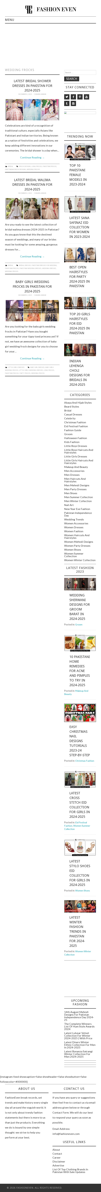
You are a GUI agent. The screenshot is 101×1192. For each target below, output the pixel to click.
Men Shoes (70, 493)
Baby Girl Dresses (37, 367)
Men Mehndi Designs (76, 485)
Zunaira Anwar (40, 94)
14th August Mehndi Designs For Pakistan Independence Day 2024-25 (79, 1015)
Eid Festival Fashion (76, 426)
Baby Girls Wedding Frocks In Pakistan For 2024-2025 (32, 286)
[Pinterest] (80, 96)
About (56, 1149)
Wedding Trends (74, 519)
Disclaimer (58, 1161)
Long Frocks (37, 166)
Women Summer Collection (74, 555)
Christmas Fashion (75, 422)
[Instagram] (73, 103)
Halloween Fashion (75, 438)
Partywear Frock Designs (15, 169)
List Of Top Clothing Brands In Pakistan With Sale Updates (70, 1170)
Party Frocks (25, 373)
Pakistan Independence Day (78, 514)
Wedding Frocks (33, 169)
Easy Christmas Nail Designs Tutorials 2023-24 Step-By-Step (79, 741)
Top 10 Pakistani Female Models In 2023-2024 (78, 175)
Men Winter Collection (78, 501)
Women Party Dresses (77, 545)
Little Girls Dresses (16, 367)
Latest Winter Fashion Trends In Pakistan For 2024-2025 (77, 931)
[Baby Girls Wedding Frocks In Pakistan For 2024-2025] (32, 310)
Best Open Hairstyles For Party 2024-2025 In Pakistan (79, 276)
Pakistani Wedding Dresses (30, 268)
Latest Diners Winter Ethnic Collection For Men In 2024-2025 (79, 1045)
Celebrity (69, 418)
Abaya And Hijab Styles (78, 402)
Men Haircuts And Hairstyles (75, 480)
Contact (57, 1153)
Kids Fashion (71, 441)
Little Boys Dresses (75, 445)
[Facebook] (73, 96)
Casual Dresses (73, 414)
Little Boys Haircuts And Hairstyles (78, 451)
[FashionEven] (50, 9)
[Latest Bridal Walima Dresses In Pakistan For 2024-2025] (32, 208)
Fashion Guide (72, 430)
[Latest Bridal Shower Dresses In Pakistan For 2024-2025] (32, 109)
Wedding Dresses (49, 268)
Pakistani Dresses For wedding (44, 265)
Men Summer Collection (78, 497)
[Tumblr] (66, 103)
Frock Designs (25, 166)
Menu (9, 20)
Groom (68, 434)
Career (56, 1157)
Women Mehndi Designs (78, 541)
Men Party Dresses (75, 489)
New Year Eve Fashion (77, 508)
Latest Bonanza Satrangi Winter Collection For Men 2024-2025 (78, 1054)
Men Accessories (74, 470)
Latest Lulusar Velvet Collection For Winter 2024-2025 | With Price (78, 1035)
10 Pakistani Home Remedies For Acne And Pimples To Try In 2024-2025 (79, 671)
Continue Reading (32, 157)
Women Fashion (73, 531)
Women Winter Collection (79, 560)
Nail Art (69, 504)
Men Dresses (72, 474)
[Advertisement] (50, 43)
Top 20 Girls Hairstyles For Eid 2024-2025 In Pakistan (79, 323)
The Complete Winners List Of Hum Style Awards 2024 (79, 1026)
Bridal (10, 166)
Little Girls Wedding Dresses (31, 370)
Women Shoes (72, 549)
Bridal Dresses (25, 265)
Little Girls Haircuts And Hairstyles (78, 461)
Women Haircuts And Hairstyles (77, 536)
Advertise (58, 1165)
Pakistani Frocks (50, 166)
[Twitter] (66, 96)
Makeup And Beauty (76, 466)
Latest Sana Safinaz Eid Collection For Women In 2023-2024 (79, 227)
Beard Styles (71, 406)
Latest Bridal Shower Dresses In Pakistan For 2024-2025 (32, 85)
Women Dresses (73, 527)
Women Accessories (76, 523)
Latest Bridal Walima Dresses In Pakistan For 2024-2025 (32, 184)
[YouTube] (86, 96)
